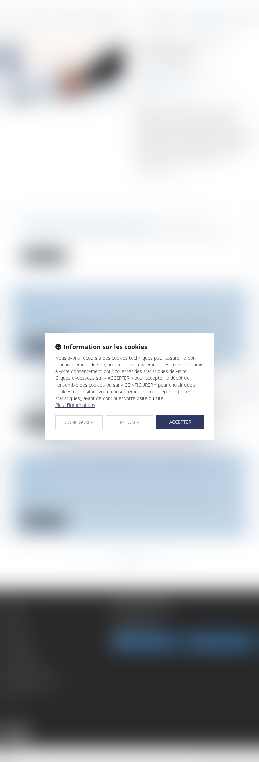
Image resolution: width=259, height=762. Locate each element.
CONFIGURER (79, 422)
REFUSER (129, 422)
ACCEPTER (180, 422)
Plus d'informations (75, 405)
